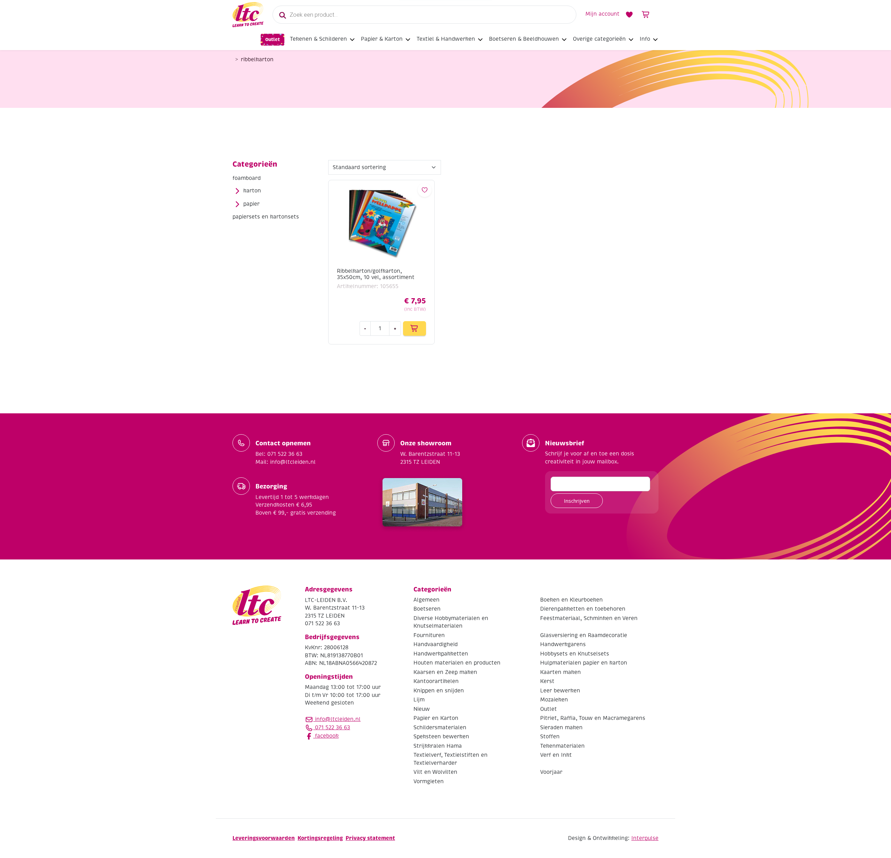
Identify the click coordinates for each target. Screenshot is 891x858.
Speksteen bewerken (441, 736)
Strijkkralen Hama (437, 746)
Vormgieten (428, 781)
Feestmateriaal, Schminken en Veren (589, 618)
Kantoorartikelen (436, 681)
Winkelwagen (646, 15)
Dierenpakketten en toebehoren (582, 609)
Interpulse (645, 838)
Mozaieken (554, 700)
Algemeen (426, 600)
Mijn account (602, 14)
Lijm (419, 700)
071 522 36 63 (331, 727)
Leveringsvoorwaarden (263, 838)
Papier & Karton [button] (382, 39)
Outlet (272, 39)
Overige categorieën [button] (599, 39)
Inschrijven (577, 500)
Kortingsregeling (320, 838)
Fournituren (429, 635)
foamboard (246, 178)
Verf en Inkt (556, 755)
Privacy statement (370, 838)
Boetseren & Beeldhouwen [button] (524, 39)
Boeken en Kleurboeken (571, 600)
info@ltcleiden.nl (338, 719)
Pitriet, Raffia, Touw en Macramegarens (592, 718)
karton (252, 191)
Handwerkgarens (563, 644)
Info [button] (645, 39)
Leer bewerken (560, 691)
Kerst (547, 681)
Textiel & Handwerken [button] (446, 39)
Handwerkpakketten (440, 654)
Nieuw (421, 709)
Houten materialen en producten (456, 663)
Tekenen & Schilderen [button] (318, 39)
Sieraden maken (561, 727)
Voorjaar (551, 772)
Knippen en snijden (438, 691)
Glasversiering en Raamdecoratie (583, 635)
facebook (326, 736)
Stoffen (550, 736)
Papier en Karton (435, 718)
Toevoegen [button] (414, 328)
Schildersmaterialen (439, 727)
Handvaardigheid (435, 644)
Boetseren (427, 609)
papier (251, 204)
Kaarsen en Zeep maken (445, 672)
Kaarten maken (560, 672)
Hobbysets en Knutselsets (574, 654)
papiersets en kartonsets (265, 217)
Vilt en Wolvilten (435, 772)
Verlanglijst (629, 15)
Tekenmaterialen (562, 746)
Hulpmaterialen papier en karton (583, 663)
